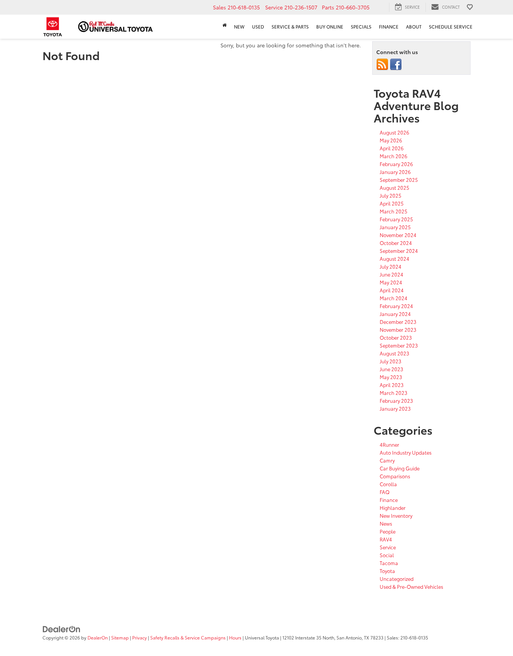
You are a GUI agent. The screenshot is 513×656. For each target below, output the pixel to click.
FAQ (384, 491)
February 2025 (396, 219)
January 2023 (395, 408)
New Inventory (396, 515)
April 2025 (392, 203)
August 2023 (394, 353)
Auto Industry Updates (406, 452)
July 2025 (390, 195)
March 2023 (393, 392)
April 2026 (392, 148)
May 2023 (391, 376)
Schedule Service (450, 26)
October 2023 (396, 337)
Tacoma (389, 562)
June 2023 (391, 369)
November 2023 (398, 329)
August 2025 (394, 187)
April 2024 (392, 290)
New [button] (239, 26)
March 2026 (393, 156)
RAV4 (386, 539)
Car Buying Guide (399, 468)
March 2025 (393, 211)
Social (387, 555)
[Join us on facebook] (396, 63)
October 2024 (396, 242)
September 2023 (399, 345)
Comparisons (395, 476)
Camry (387, 460)
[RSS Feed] (382, 63)
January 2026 (395, 171)
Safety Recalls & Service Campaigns (188, 637)
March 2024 (393, 298)
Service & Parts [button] (290, 26)
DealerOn (98, 637)
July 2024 (390, 266)
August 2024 (394, 258)
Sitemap (120, 637)
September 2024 (399, 250)
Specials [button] (361, 26)
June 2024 (391, 274)
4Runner (389, 444)
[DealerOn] (61, 628)
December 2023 (398, 321)
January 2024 (395, 313)
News (386, 523)
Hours (235, 637)
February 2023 (396, 400)
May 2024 (391, 282)
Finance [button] (388, 26)
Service (388, 547)
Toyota (387, 570)
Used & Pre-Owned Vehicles (411, 586)
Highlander (393, 507)
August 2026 (394, 132)
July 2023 (390, 361)
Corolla (388, 484)
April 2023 (392, 384)
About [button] (413, 26)
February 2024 (396, 305)
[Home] (224, 25)
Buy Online (329, 26)
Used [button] (258, 26)
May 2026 (391, 140)
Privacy (139, 637)
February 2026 (396, 163)
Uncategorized (396, 578)
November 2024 (398, 234)
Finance (389, 499)
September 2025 (399, 179)
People (387, 531)
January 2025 (395, 227)
